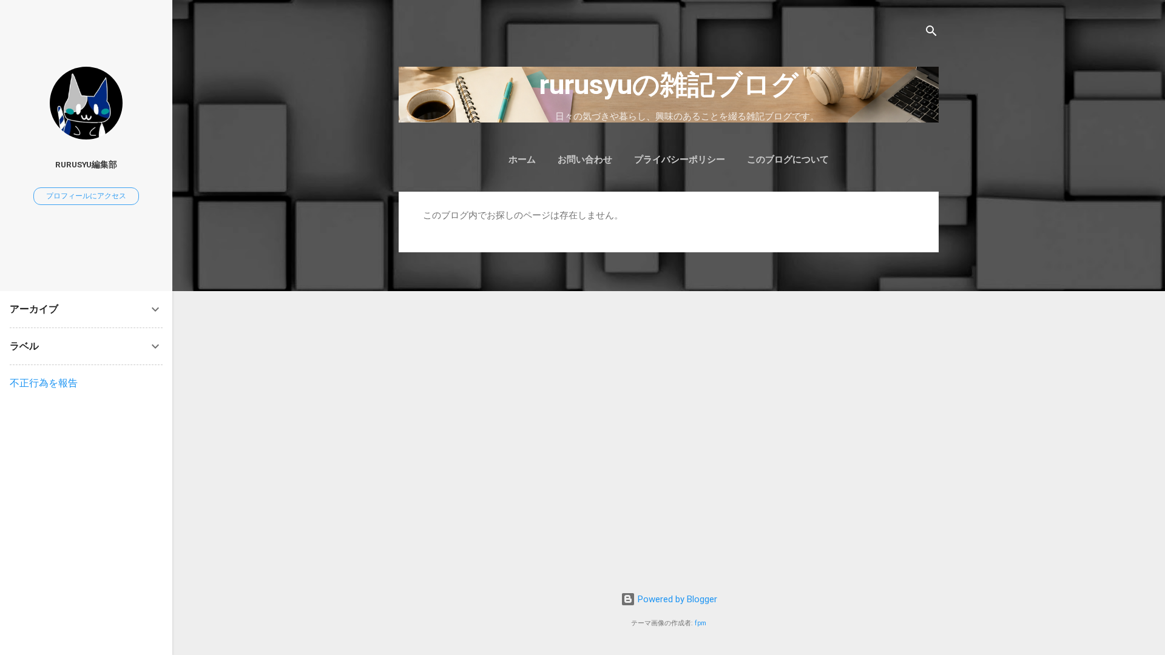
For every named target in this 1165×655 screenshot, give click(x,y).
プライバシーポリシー (679, 159)
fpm (700, 623)
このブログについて (788, 159)
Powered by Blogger (676, 599)
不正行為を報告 (44, 383)
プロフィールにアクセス (86, 196)
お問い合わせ (585, 159)
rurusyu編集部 (86, 164)
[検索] (931, 33)
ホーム (522, 159)
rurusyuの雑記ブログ (669, 85)
